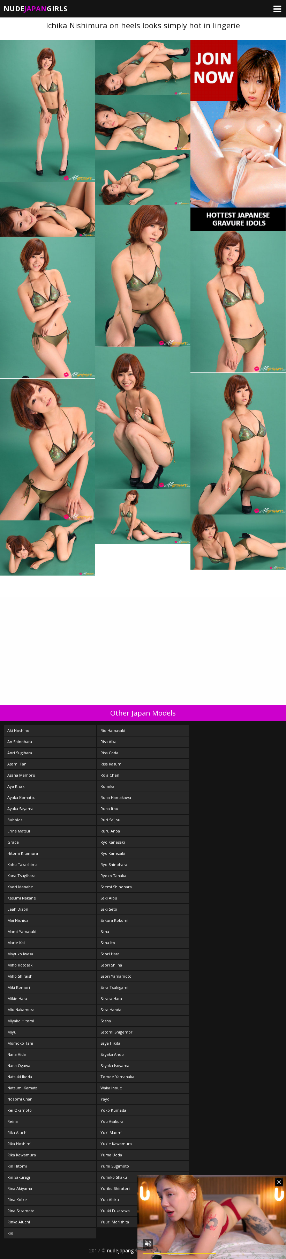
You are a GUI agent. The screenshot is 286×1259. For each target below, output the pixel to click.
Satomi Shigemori (117, 1032)
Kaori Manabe (20, 886)
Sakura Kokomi (114, 920)
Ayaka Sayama (20, 808)
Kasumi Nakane (21, 898)
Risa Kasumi (111, 763)
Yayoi (105, 1099)
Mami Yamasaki (21, 931)
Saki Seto (108, 909)
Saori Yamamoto (115, 976)
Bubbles (14, 819)
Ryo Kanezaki (112, 853)
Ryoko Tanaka (113, 875)
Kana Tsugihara (21, 875)
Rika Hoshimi (19, 1143)
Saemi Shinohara (116, 886)
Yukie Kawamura (116, 1143)
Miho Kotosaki (20, 965)
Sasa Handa (110, 1009)
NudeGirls (35, 8)
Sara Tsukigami (114, 987)
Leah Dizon (17, 909)
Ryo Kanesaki (112, 842)
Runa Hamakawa (115, 797)
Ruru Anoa (110, 831)
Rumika (107, 786)
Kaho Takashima (22, 864)
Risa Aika (108, 741)
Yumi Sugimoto (114, 1166)
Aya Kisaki (16, 786)
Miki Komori (18, 987)
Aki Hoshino (18, 730)
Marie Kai (16, 942)
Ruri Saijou (110, 819)
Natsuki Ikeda (19, 1076)
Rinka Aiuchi (18, 1221)
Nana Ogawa (18, 1065)
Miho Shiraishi (20, 976)
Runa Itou (109, 808)
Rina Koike (17, 1199)
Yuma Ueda (111, 1154)
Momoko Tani (20, 1043)
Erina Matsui (18, 831)
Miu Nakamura (21, 1009)
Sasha (105, 1020)
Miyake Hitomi (20, 1020)
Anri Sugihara (19, 752)
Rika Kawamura (21, 1154)
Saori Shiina (111, 965)
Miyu (11, 1032)
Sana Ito (107, 942)
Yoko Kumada (113, 1110)
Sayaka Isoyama (114, 1065)
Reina (12, 1121)
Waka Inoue (111, 1087)
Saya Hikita (110, 1043)
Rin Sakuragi (18, 1177)
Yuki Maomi (111, 1132)
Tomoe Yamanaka (117, 1076)
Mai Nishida (18, 920)
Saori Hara (110, 953)
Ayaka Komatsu (21, 797)
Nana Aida (16, 1054)
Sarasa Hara (111, 998)
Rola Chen (109, 775)
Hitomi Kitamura (22, 853)
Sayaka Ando (112, 1054)
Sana (104, 931)
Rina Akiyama (19, 1188)
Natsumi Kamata (22, 1087)
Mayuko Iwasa (20, 953)
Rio (10, 1233)
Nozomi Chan (19, 1099)
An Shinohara (19, 741)
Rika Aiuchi (17, 1132)
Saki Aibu (108, 898)
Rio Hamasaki (112, 730)
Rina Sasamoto (21, 1210)
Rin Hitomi (17, 1166)
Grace (13, 842)
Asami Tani (17, 763)
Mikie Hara (17, 998)
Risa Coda (109, 752)
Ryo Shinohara (113, 864)
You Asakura (111, 1121)
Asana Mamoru (21, 775)
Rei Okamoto (19, 1110)
